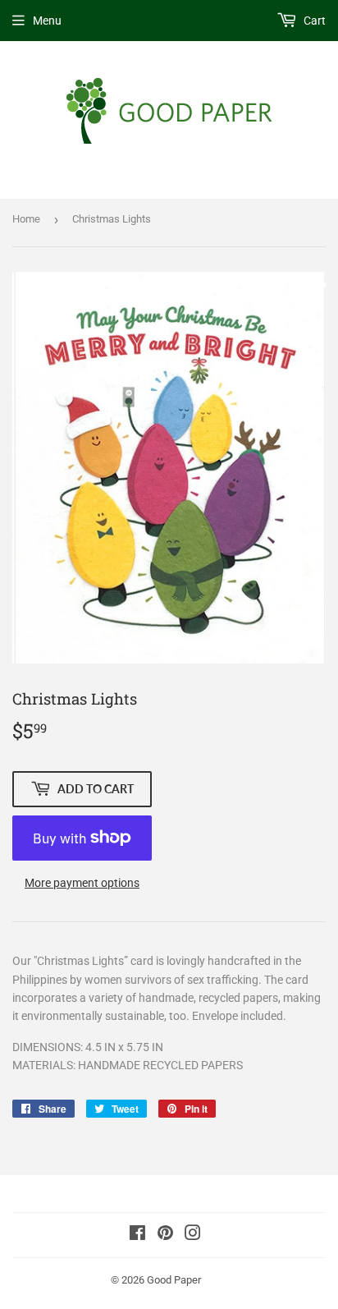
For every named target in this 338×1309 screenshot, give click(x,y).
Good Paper (174, 1280)
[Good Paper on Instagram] (193, 1235)
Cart (313, 20)
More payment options (82, 882)
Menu (47, 20)
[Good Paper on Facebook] (137, 1235)
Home (26, 219)
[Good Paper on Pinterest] (165, 1235)
